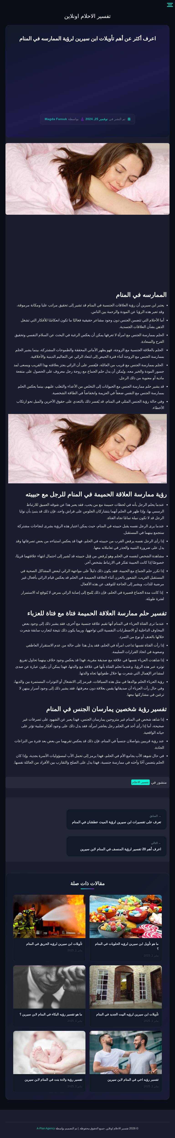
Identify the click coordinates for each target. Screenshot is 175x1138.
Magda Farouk (56, 119)
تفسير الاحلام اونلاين (87, 16)
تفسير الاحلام (140, 782)
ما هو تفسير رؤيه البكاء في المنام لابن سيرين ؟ (51, 1014)
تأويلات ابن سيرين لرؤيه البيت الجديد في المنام (127, 1014)
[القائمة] (170, 5)
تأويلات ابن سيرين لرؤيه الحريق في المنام (54, 944)
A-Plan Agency (46, 1128)
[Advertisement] (87, 78)
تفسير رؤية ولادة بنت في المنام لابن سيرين (53, 1079)
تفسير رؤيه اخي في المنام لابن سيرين (133, 1079)
